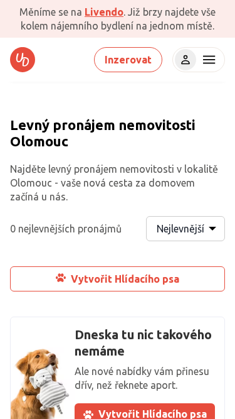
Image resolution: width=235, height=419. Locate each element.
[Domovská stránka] (22, 59)
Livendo (104, 12)
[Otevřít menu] (207, 60)
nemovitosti (157, 125)
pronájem (84, 125)
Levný (30, 125)
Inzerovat (128, 59)
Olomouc (39, 141)
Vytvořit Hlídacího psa (125, 279)
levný (59, 169)
